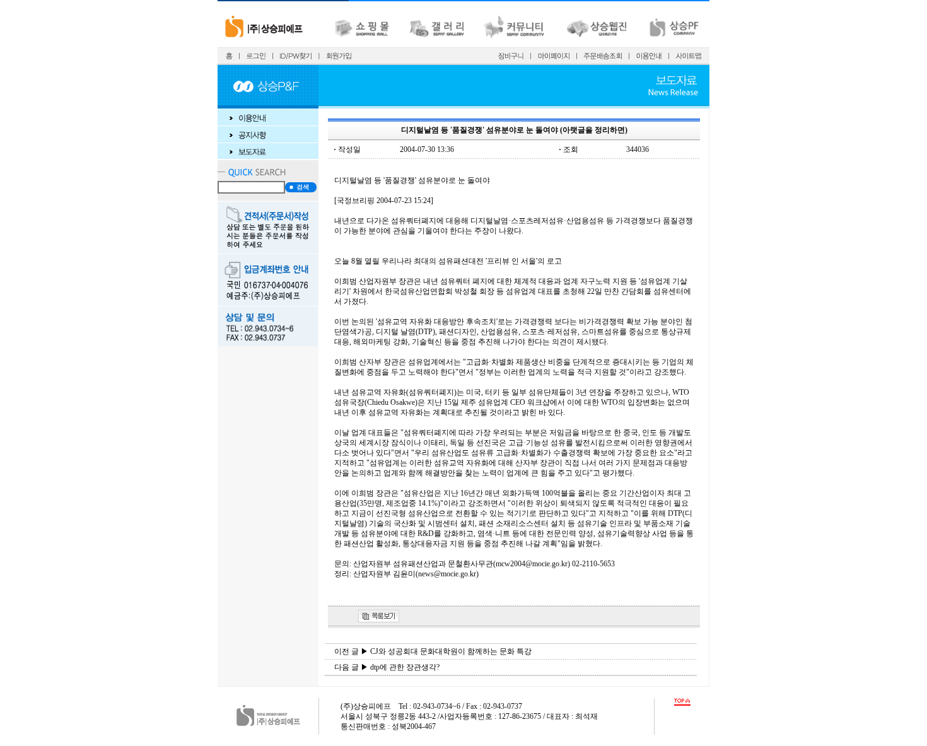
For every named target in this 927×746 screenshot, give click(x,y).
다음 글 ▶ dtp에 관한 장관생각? (387, 667)
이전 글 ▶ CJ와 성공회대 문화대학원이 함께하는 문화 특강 (433, 651)
